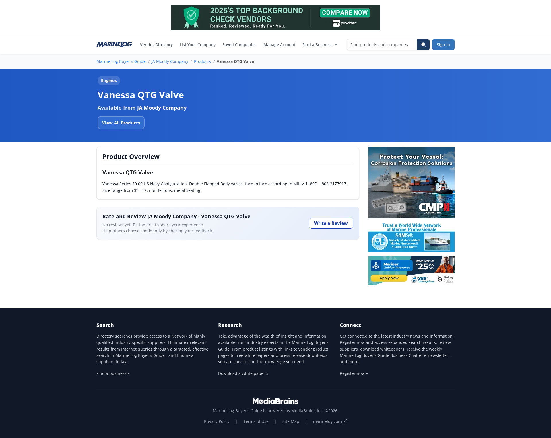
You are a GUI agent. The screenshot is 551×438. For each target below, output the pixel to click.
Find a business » (113, 373)
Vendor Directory (156, 44)
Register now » (354, 373)
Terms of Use (256, 421)
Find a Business (317, 44)
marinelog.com (328, 421)
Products (202, 61)
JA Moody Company (169, 61)
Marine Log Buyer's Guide (121, 61)
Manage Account (279, 44)
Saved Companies (239, 44)
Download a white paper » (243, 373)
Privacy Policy (217, 421)
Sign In (443, 44)
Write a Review (331, 223)
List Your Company (198, 44)
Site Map (290, 421)
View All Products (121, 123)
